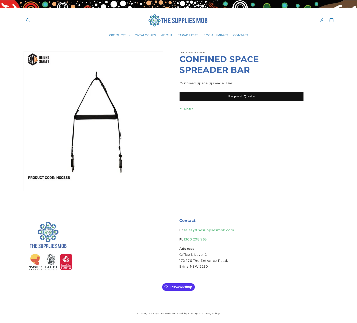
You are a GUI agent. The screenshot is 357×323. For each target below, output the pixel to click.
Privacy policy (211, 313)
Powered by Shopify (184, 313)
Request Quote (241, 96)
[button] (28, 20)
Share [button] (189, 109)
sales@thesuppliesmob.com (209, 230)
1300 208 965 (195, 240)
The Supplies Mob (159, 313)
